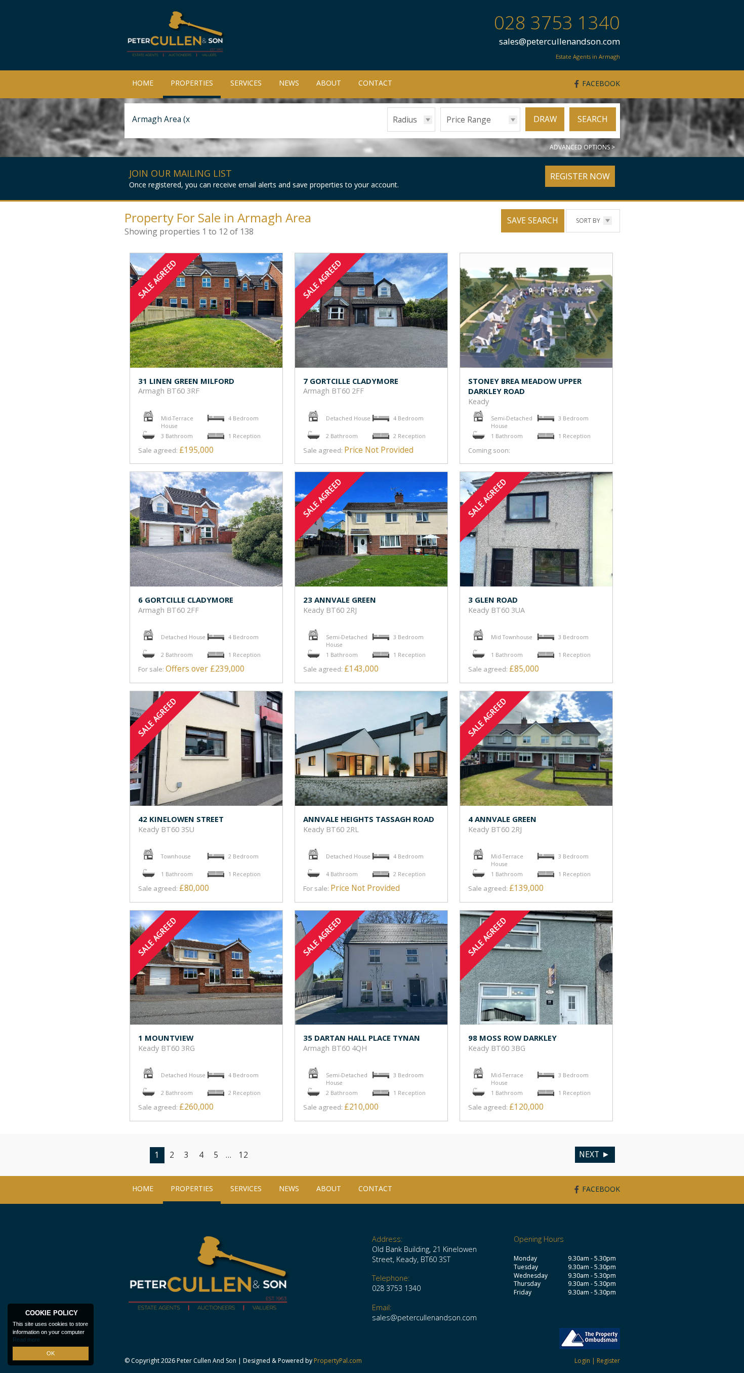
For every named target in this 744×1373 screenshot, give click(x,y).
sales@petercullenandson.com (559, 41)
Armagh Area (162, 119)
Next (589, 1154)
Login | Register (597, 1360)
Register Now (580, 176)
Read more (26, 1340)
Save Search (532, 220)
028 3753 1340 (557, 22)
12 (243, 1154)
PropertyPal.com (338, 1360)
